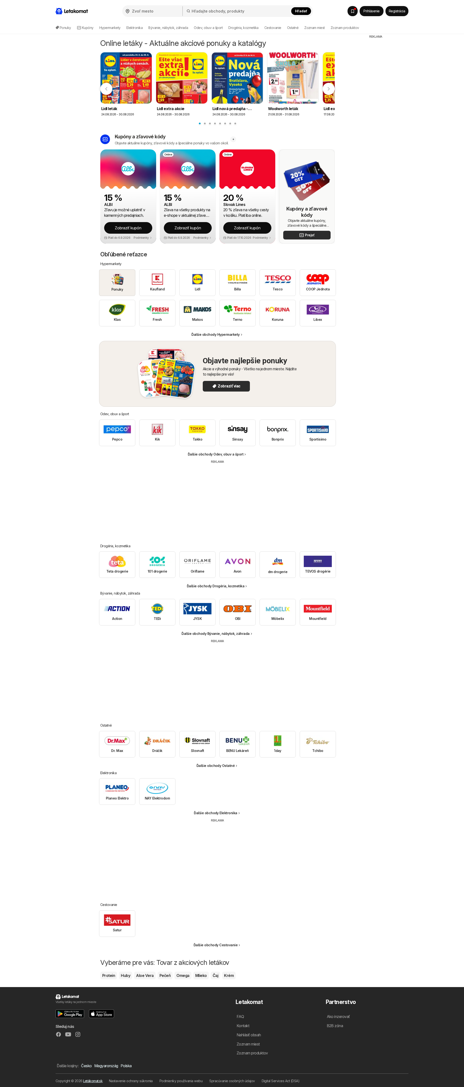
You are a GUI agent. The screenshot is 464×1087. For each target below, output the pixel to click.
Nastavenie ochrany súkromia (131, 1081)
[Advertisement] (217, 500)
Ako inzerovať (338, 1016)
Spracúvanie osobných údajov (232, 1081)
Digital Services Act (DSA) (281, 1081)
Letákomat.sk (92, 1081)
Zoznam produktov (345, 28)
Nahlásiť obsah (249, 1034)
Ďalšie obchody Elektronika (215, 813)
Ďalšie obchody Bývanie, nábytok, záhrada (215, 633)
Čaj (215, 975)
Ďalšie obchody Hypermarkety (215, 334)
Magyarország (106, 1065)
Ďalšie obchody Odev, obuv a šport (215, 454)
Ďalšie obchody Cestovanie (216, 945)
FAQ (240, 1016)
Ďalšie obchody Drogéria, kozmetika (216, 586)
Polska (126, 1065)
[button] (143, 238)
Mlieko (201, 975)
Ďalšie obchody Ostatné (215, 766)
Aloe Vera (144, 975)
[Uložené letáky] (353, 11)
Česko (86, 1065)
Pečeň (165, 975)
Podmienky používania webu (181, 1081)
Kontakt (243, 1025)
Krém (229, 975)
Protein (108, 975)
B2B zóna (335, 1025)
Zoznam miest (314, 28)
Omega (182, 975)
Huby (125, 975)
